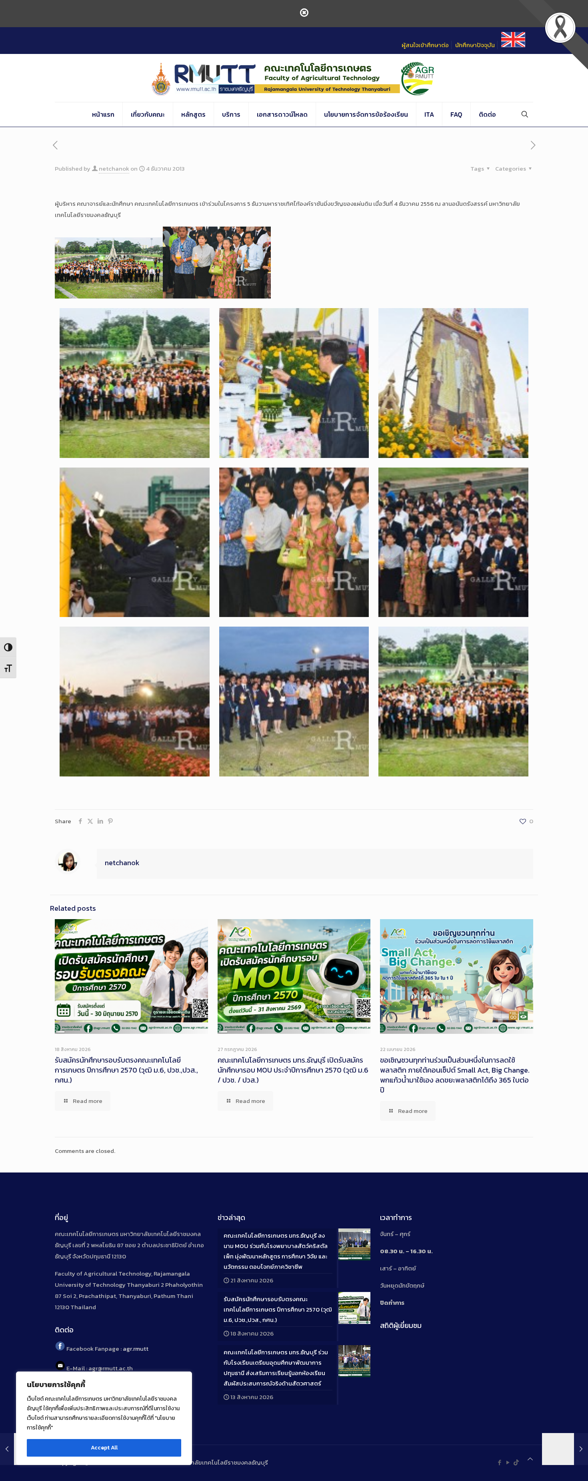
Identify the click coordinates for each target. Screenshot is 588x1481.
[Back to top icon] (530, 1459)
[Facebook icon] (499, 1462)
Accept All (104, 1447)
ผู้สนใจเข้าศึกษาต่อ (425, 45)
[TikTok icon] (516, 1462)
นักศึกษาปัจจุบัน (475, 45)
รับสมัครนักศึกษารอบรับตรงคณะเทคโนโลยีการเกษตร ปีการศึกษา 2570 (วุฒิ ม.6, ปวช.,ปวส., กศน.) (126, 1070)
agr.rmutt (135, 1348)
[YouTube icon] (508, 1462)
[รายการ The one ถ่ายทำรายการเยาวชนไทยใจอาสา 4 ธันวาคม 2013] (565, 1449)
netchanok (114, 168)
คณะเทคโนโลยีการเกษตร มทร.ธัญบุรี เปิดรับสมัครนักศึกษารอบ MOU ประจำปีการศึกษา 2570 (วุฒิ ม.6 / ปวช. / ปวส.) (293, 1070)
